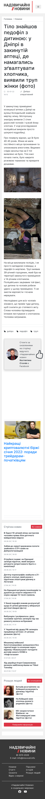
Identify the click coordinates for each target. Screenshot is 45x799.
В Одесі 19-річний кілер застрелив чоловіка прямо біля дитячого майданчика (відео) (21, 535)
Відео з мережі (16, 775)
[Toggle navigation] (38, 7)
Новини (18, 19)
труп (36, 331)
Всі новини (36, 527)
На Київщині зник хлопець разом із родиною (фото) (24, 701)
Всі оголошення (34, 681)
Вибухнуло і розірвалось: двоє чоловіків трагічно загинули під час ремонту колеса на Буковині (21, 618)
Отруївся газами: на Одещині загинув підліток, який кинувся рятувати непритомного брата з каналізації (20, 563)
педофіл (23, 331)
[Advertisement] (22, 395)
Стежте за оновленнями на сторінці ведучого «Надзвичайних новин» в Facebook (27, 354)
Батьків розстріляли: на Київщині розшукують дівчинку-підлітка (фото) (28, 690)
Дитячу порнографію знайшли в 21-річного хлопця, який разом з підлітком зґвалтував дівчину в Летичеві (22, 578)
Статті (12, 770)
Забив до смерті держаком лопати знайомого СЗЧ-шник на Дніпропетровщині (21, 548)
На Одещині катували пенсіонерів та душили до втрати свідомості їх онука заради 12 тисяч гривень (22, 592)
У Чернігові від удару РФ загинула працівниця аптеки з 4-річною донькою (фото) (21, 631)
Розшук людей (33, 772)
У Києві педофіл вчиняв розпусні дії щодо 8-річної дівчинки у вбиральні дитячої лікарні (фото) (22, 605)
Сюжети (13, 772)
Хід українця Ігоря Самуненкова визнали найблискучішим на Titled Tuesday (21, 665)
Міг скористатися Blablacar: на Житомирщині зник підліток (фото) (25, 714)
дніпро (10, 331)
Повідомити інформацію (22, 725)
